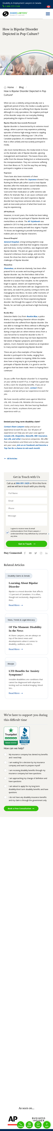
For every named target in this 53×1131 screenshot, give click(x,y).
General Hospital (11, 242)
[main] (26, 562)
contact (33, 388)
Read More (14, 605)
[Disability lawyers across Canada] (48, 7)
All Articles (12, 458)
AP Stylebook (34, 221)
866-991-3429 (22, 483)
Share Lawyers (9, 17)
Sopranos (32, 179)
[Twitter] (35, 553)
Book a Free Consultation (19, 808)
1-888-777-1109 (12, 6)
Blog (21, 87)
